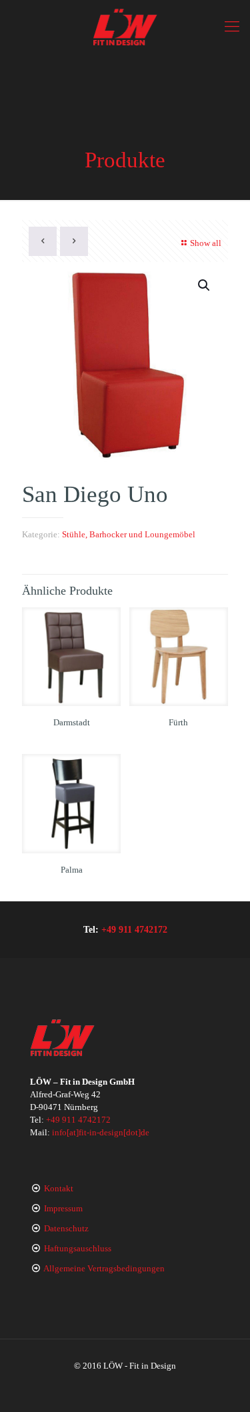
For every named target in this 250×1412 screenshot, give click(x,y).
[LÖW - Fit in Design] (125, 27)
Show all (205, 243)
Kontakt (58, 1188)
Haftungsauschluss (77, 1248)
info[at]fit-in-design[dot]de (100, 1132)
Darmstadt (71, 722)
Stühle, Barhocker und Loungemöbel (128, 534)
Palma (72, 870)
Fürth (178, 722)
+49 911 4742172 (134, 929)
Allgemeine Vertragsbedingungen (104, 1268)
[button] (204, 285)
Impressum (63, 1208)
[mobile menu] (232, 26)
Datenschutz (66, 1228)
